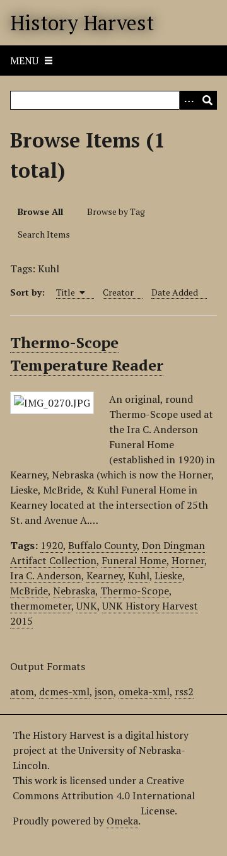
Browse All (40, 211)
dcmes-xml (64, 691)
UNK (86, 606)
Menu (24, 60)
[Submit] (207, 100)
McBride (29, 591)
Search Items (44, 234)
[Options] (188, 100)
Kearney (104, 575)
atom (22, 691)
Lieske (168, 575)
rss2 (184, 691)
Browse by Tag (116, 211)
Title (66, 292)
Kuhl (138, 575)
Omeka (122, 821)
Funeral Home (134, 560)
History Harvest (82, 22)
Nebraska (74, 591)
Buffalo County (102, 545)
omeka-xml (144, 691)
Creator (118, 292)
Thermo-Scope (134, 591)
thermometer (40, 606)
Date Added (174, 292)
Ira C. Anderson (45, 575)
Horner (188, 560)
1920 (51, 545)
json (104, 691)
